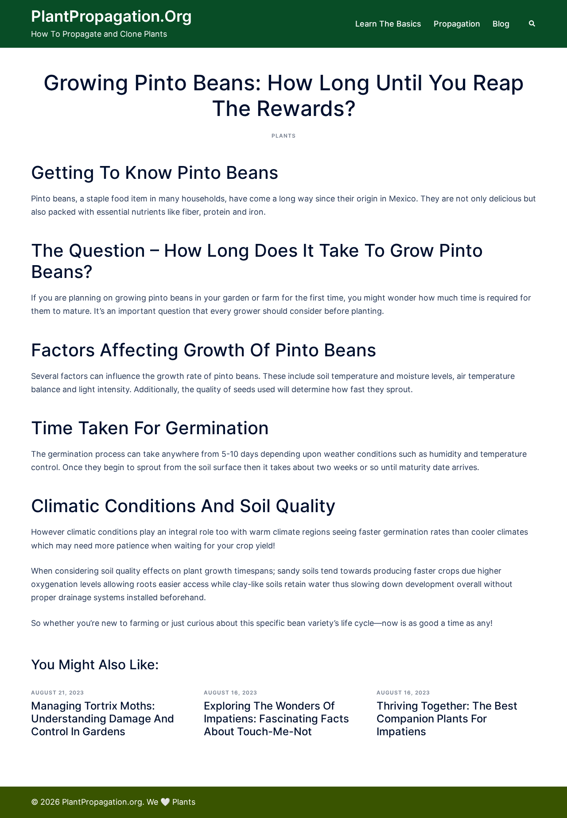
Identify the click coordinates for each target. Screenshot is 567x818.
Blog (501, 23)
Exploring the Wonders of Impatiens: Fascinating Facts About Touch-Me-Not (276, 718)
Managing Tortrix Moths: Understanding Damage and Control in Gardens (102, 718)
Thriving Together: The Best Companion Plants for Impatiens (447, 718)
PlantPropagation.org (111, 16)
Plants (284, 135)
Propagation (457, 23)
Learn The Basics (388, 23)
